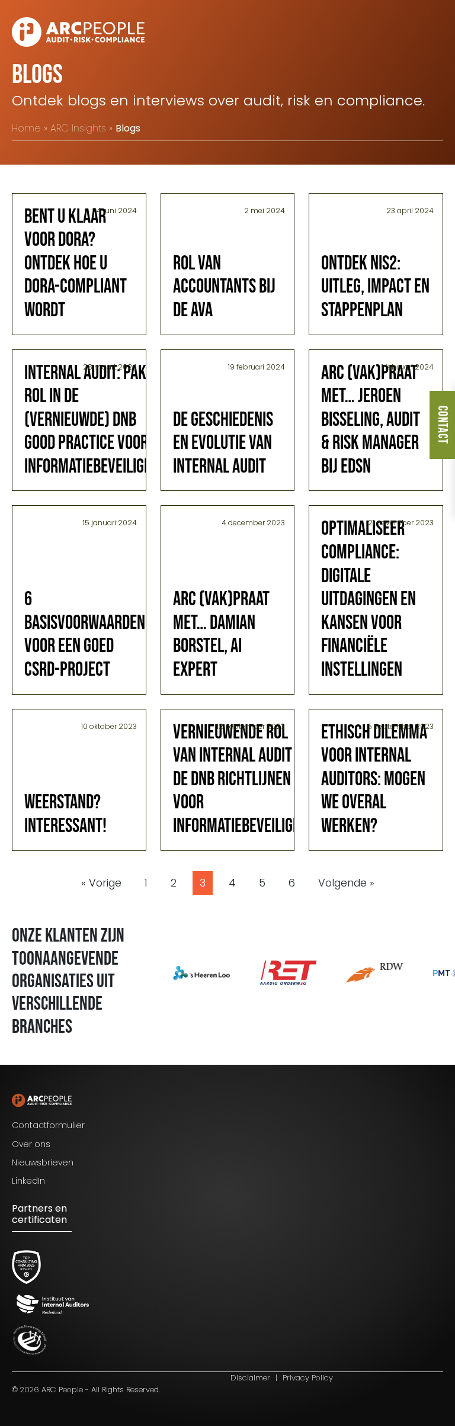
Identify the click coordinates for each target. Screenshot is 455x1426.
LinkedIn (28, 1181)
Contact (442, 425)
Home (26, 128)
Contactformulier (48, 1125)
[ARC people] (78, 32)
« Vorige (101, 883)
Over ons (31, 1144)
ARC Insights (78, 128)
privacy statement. (350, 1373)
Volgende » (346, 883)
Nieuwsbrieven (42, 1162)
